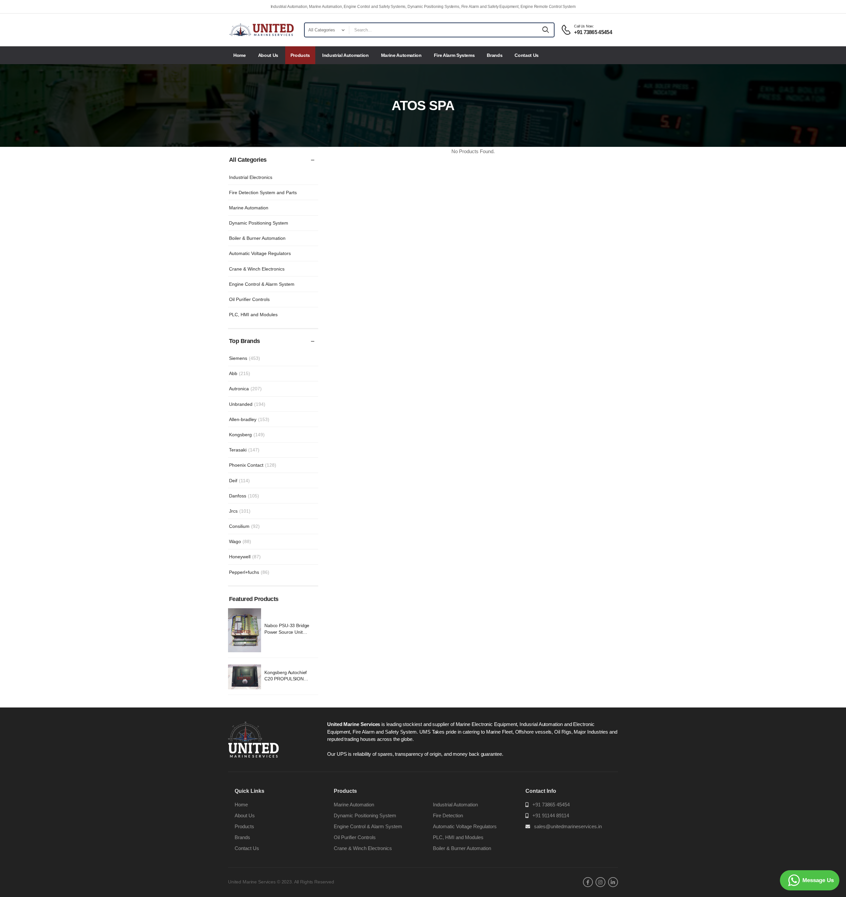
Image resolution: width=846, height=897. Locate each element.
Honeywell (245, 556)
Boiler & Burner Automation (257, 238)
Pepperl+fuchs (249, 572)
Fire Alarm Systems (454, 55)
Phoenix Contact (252, 465)
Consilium (244, 526)
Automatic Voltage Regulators (260, 253)
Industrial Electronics (250, 177)
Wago (240, 541)
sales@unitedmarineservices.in (568, 826)
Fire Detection (448, 815)
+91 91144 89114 (550, 815)
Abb (239, 373)
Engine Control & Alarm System (261, 284)
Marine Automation (401, 55)
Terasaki (244, 449)
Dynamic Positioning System (258, 223)
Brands (494, 55)
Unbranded (247, 404)
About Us (268, 55)
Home (239, 55)
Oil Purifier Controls (249, 299)
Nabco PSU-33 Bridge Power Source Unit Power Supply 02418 (286, 632)
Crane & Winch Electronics (257, 269)
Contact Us (527, 55)
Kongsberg (247, 434)
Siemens (244, 358)
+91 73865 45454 (551, 804)
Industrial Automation (345, 55)
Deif (239, 480)
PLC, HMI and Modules (253, 314)
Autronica (245, 388)
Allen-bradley (249, 419)
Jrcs (239, 511)
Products (300, 55)
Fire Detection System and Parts (263, 192)
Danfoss (244, 495)
